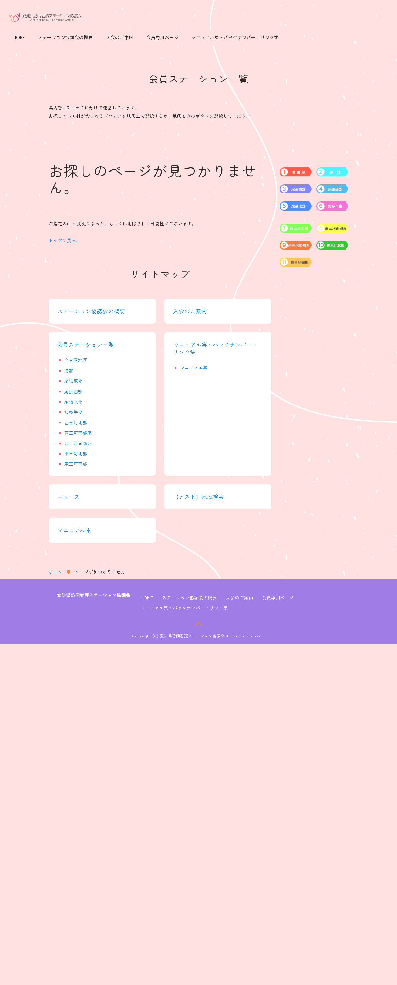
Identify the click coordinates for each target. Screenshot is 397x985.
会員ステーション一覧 (85, 344)
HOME (20, 37)
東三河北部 (75, 453)
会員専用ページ (162, 37)
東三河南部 (75, 463)
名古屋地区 (75, 360)
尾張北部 (73, 401)
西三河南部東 (78, 432)
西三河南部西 (78, 443)
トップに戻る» (64, 240)
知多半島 (73, 412)
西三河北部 (75, 422)
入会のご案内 (119, 37)
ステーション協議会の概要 (65, 37)
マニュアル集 (193, 367)
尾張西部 (73, 391)
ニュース (68, 496)
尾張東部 (73, 381)
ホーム (55, 572)
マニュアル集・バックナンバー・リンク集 (235, 37)
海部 (68, 370)
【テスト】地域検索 (198, 496)
